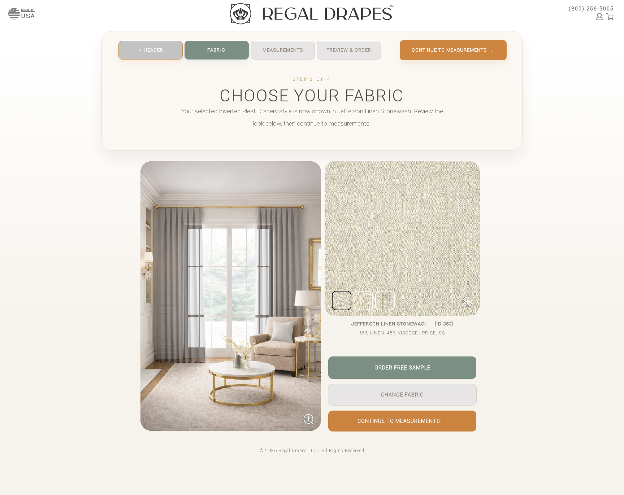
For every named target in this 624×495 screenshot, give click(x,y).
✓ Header (150, 50)
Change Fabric (402, 395)
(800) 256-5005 (591, 9)
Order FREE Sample (402, 368)
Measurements (283, 50)
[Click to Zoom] (230, 296)
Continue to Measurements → (452, 50)
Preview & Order (348, 50)
